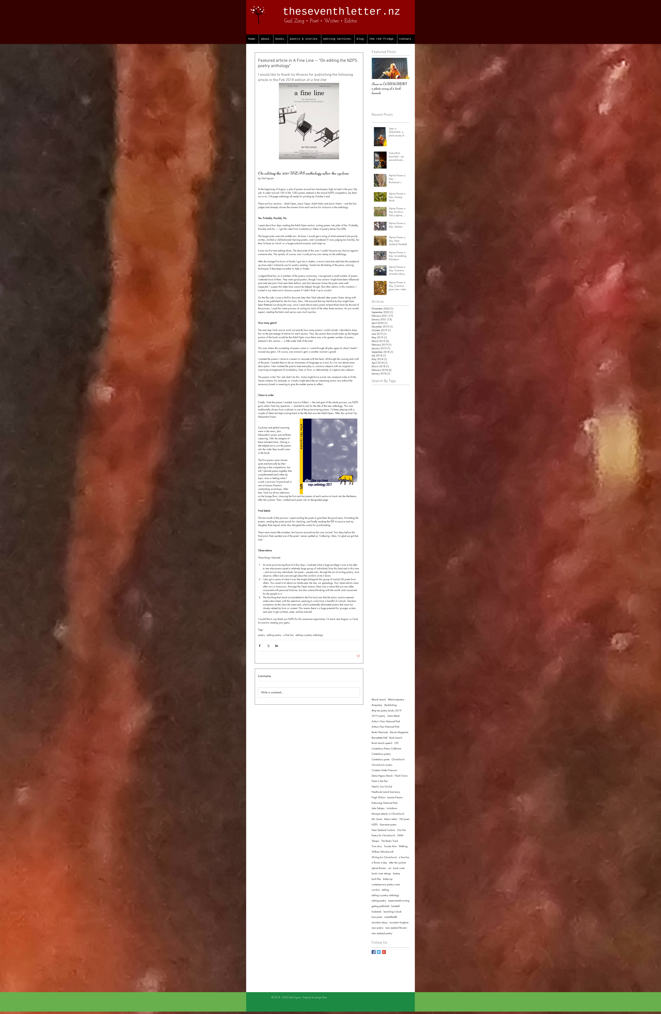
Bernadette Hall (379, 737)
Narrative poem (388, 824)
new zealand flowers (396, 927)
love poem (377, 917)
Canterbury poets (381, 759)
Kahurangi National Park (385, 802)
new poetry (377, 927)
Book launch (395, 737)
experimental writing (398, 900)
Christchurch (398, 759)
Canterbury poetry (381, 753)
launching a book (393, 911)
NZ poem (405, 819)
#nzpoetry (377, 705)
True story (377, 846)
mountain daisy (379, 922)
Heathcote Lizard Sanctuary (386, 791)
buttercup (387, 879)
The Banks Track (389, 841)
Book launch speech (382, 743)
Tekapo (375, 841)
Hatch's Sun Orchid (382, 786)
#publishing (390, 705)
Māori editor (390, 819)
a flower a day (379, 862)
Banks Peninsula (380, 732)
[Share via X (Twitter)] (268, 645)
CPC (396, 743)
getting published (380, 906)
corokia (376, 889)
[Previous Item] (377, 68)
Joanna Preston (395, 797)
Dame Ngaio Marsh (382, 775)
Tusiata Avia (390, 846)
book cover (399, 868)
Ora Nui (401, 830)
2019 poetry (378, 715)
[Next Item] (404, 68)
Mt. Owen (377, 819)
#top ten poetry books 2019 (386, 710)
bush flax (376, 879)
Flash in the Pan (380, 781)
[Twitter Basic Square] (379, 952)
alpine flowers (379, 868)
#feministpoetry (396, 699)
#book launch (379, 699)
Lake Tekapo (378, 808)
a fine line (288, 635)
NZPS (375, 824)
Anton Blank (393, 715)
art (389, 868)
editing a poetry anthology (309, 635)
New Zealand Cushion (383, 830)
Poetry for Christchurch (383, 835)
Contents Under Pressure (384, 770)
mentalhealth (390, 917)
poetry (261, 635)
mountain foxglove (399, 922)
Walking (403, 846)
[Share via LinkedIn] (276, 645)
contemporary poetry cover (386, 884)
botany (396, 873)
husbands (376, 911)
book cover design (381, 873)
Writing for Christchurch (384, 857)
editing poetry (274, 635)
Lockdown (392, 808)
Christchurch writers (382, 764)
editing (385, 889)
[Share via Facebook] (259, 645)
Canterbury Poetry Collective (386, 748)
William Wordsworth (383, 851)
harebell (395, 906)
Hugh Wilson (378, 797)
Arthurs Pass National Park (386, 726)
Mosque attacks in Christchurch (388, 813)
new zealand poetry (382, 933)
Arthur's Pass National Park (386, 721)
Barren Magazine (399, 732)
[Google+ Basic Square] (384, 952)
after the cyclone (397, 862)
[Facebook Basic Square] (374, 952)
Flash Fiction (401, 775)
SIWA (400, 835)
